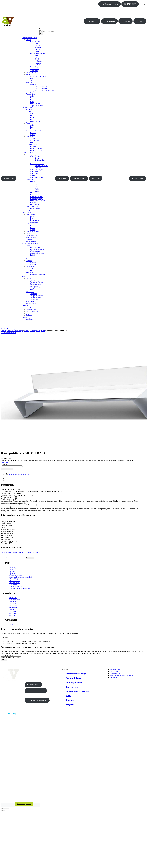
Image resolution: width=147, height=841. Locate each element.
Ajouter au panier (7, 469)
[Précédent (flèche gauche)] (2, 810)
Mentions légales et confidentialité (20, 577)
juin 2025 (12, 601)
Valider (4, 660)
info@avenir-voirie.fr (109, 4)
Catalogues (62, 178)
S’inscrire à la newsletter (37, 700)
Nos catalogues (14, 579)
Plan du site (13, 585)
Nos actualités (114, 671)
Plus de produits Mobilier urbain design (14, 552)
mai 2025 (12, 603)
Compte (127, 21)
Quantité (4, 464)
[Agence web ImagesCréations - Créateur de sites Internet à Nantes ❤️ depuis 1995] (8, 715)
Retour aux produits (24, 804)
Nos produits (9, 178)
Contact (12, 573)
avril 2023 (12, 615)
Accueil (3, 331)
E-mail (7, 655)
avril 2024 (12, 613)
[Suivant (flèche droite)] (4, 810)
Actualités (96, 178)
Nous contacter (137, 178)
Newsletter (110, 21)
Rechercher (93, 21)
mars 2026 (13, 598)
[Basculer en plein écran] (4, 808)
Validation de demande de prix (19, 588)
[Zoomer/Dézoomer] (2, 808)
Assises (26, 331)
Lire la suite (5, 462)
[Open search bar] (40, 29)
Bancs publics (35, 331)
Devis (141, 21)
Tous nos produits (34, 552)
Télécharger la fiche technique (19, 474)
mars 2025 (13, 605)
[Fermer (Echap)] (8, 808)
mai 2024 (12, 611)
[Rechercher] (41, 33)
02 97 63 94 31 (130, 4)
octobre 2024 (13, 607)
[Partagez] (6, 808)
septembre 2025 (14, 600)
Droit (43, 331)
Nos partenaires (14, 581)
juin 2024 (12, 609)
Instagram (4, 637)
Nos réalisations (79, 178)
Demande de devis (15, 575)
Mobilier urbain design (15, 331)
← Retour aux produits (8, 333)
